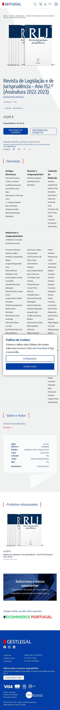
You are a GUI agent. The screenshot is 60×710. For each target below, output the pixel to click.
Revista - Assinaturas (17, 16)
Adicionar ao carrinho (16, 131)
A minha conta (30, 658)
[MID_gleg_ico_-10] (11, 4)
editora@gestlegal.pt (9, 146)
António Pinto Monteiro (13, 97)
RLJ (15, 102)
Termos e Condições (9, 692)
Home (5, 16)
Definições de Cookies (10, 697)
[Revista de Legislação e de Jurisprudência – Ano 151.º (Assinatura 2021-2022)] (24, 530)
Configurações (30, 358)
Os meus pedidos (31, 661)
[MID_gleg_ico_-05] (34, 695)
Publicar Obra (9, 658)
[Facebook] (4, 647)
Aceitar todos (30, 366)
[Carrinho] (41, 4)
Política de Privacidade (10, 694)
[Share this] (19, 149)
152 (47, 462)
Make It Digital (20, 704)
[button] (35, 4)
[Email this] (13, 149)
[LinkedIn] (14, 647)
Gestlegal (7, 102)
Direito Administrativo (40, 459)
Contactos (7, 661)
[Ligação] (45, 4)
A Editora (7, 655)
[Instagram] (9, 647)
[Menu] (56, 4)
